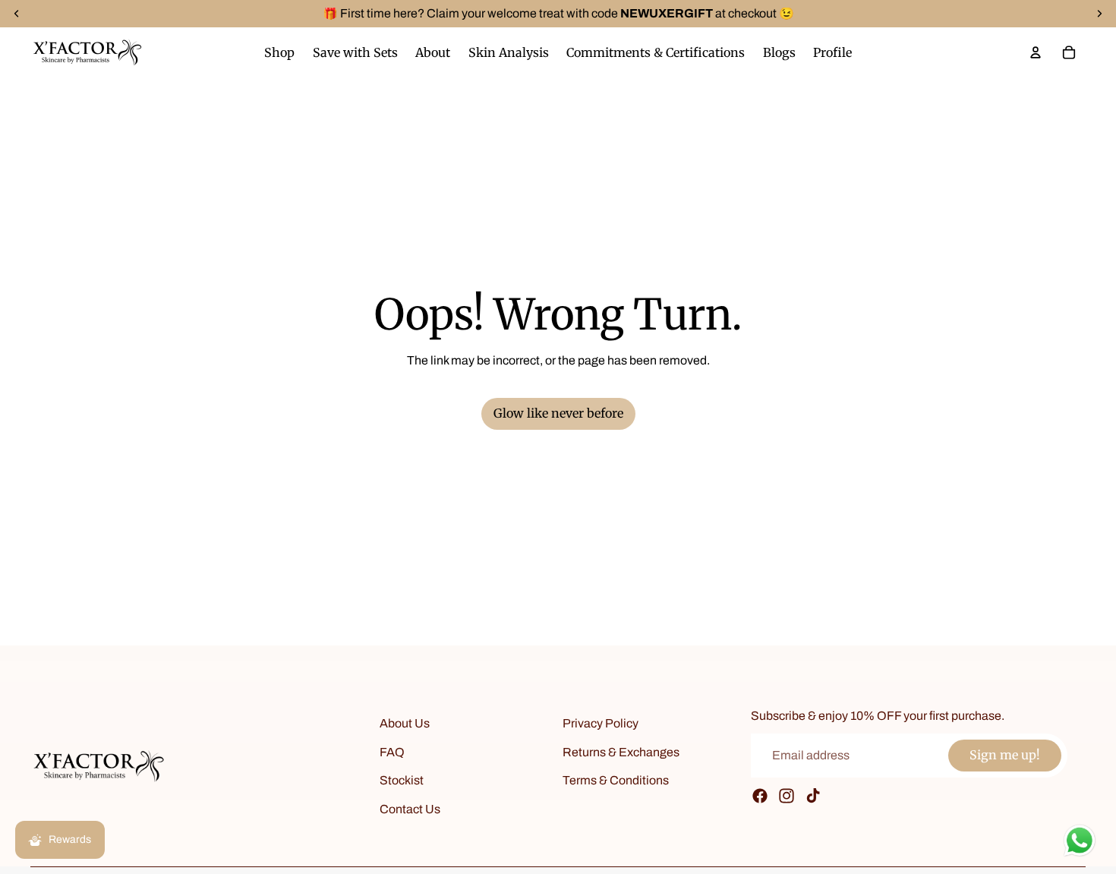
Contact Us (410, 809)
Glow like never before (558, 413)
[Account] (1035, 52)
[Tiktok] (813, 796)
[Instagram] (786, 796)
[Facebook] (760, 796)
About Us (405, 723)
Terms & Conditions (616, 780)
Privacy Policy (600, 723)
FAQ (392, 752)
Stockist (402, 780)
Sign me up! (1004, 755)
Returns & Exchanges (621, 752)
